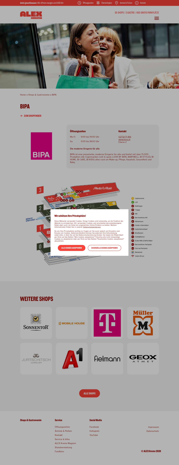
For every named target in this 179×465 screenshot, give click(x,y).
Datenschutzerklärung (92, 227)
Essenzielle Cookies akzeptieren (104, 248)
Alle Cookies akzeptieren (71, 248)
